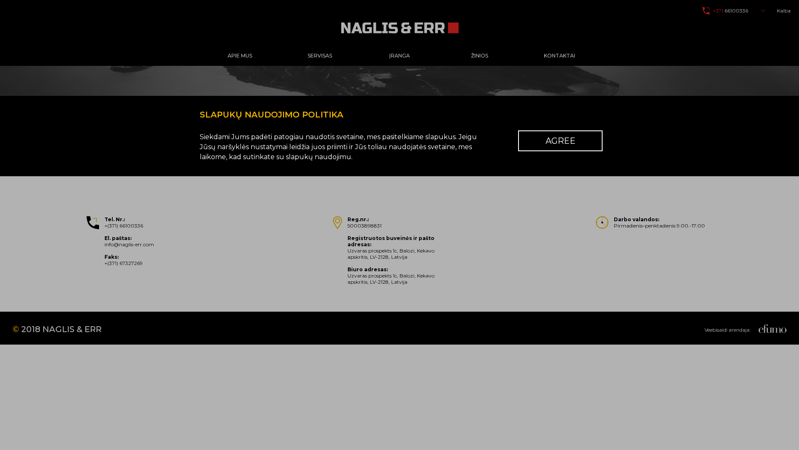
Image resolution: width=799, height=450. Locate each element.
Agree (561, 141)
